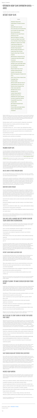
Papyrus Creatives (6, 2)
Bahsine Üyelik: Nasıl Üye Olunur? (18, 82)
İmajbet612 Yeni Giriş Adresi (17, 61)
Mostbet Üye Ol (14, 91)
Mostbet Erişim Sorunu (16, 89)
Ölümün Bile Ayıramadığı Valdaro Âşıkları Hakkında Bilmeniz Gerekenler (18, 108)
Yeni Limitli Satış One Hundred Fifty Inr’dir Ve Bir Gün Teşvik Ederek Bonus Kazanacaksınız (18, 30)
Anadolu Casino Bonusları (16, 72)
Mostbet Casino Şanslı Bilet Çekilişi (18, 63)
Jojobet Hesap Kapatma (16, 93)
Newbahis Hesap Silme (16, 21)
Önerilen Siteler (14, 80)
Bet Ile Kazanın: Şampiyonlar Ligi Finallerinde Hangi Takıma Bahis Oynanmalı (18, 58)
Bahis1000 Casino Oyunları (16, 26)
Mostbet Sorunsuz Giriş (16, 94)
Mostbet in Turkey (14, 406)
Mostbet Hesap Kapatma (16, 47)
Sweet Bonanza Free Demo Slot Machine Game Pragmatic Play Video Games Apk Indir (17, 86)
